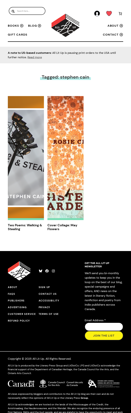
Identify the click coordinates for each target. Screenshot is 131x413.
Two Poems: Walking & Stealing (25, 227)
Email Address (95, 320)
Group (84, 398)
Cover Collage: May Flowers (62, 227)
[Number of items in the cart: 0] (120, 14)
